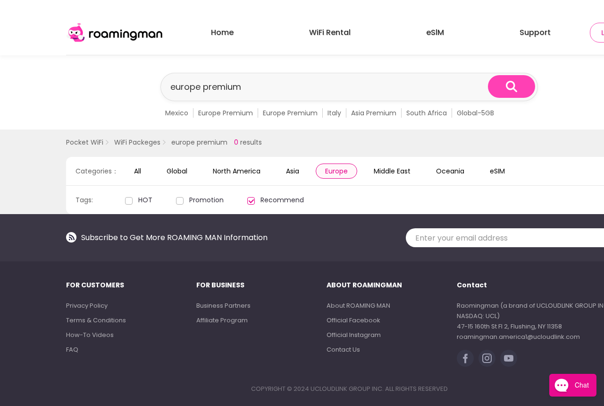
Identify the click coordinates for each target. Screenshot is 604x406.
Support (535, 32)
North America (236, 171)
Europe (336, 171)
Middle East (392, 171)
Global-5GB (475, 113)
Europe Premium (225, 113)
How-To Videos (90, 334)
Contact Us (343, 349)
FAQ (72, 349)
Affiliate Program (222, 320)
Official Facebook (353, 320)
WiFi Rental (330, 32)
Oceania (450, 171)
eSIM (497, 171)
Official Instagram (354, 334)
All (137, 171)
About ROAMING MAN (358, 305)
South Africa (426, 113)
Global (177, 171)
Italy (334, 113)
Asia (292, 171)
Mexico (176, 113)
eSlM (435, 32)
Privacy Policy (87, 305)
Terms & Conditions (96, 320)
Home (222, 32)
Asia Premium (373, 113)
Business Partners (223, 305)
